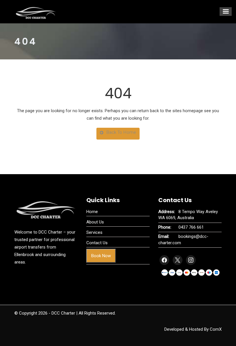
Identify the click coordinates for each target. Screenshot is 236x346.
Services (94, 232)
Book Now (101, 255)
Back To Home (121, 132)
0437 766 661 (191, 227)
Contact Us (97, 242)
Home (92, 211)
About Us (95, 222)
